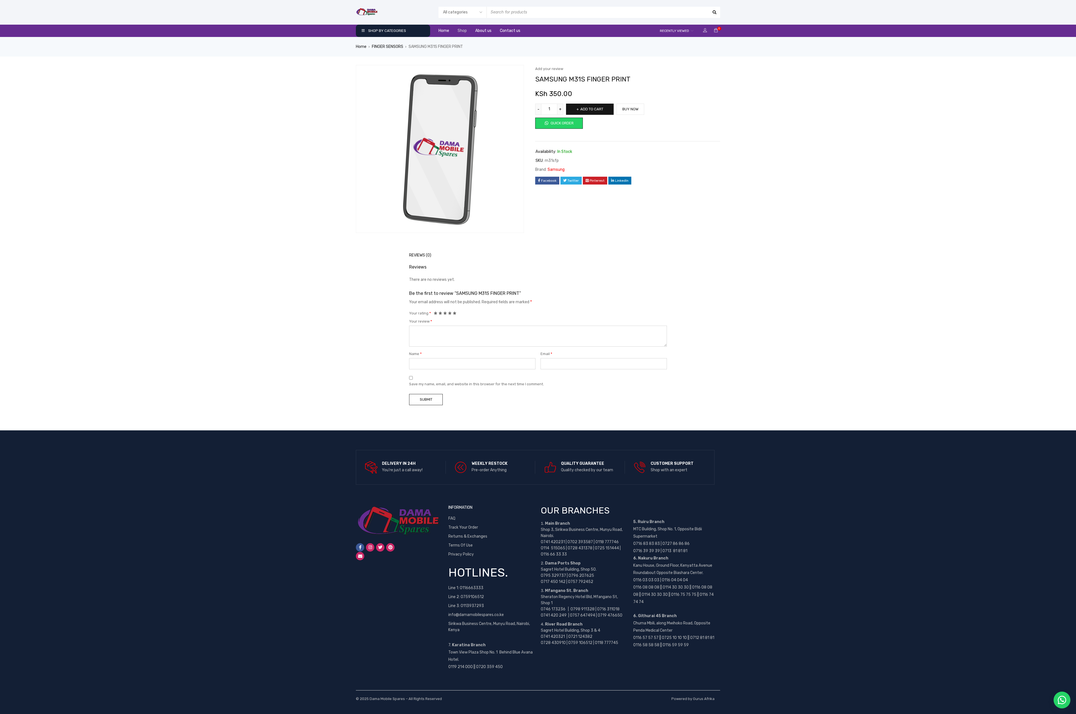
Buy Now (630, 109)
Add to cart (591, 109)
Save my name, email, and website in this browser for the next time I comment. (476, 384)
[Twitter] (380, 547)
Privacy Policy (461, 554)
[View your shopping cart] (716, 30)
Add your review (549, 69)
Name (415, 354)
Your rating (420, 313)
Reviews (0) (420, 255)
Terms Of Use (460, 545)
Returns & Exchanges (467, 536)
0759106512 (472, 596)
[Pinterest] (390, 547)
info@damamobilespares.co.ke (476, 614)
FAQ (451, 518)
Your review (420, 321)
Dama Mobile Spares (387, 699)
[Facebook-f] (360, 547)
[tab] (417, 255)
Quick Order (562, 123)
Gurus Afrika (704, 699)
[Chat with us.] (1062, 700)
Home (361, 46)
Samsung (556, 169)
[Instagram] (370, 547)
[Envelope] (360, 556)
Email (546, 354)
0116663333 (471, 587)
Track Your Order (463, 527)
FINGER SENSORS (387, 46)
